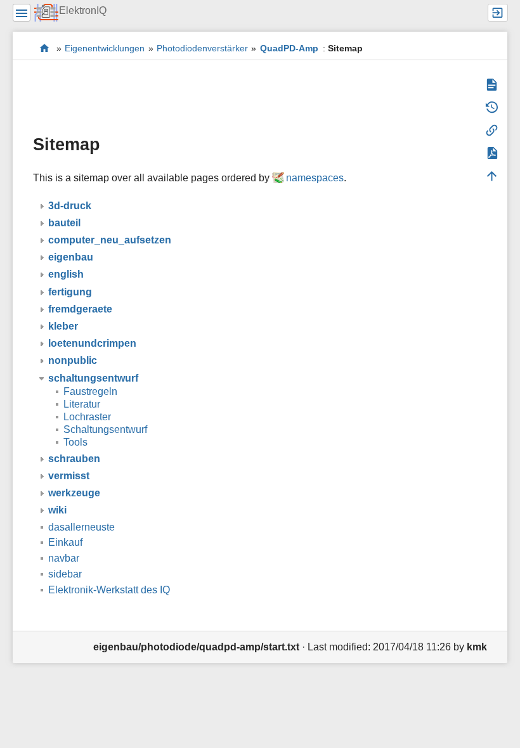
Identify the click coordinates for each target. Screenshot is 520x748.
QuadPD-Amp (289, 48)
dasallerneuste (81, 527)
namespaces (315, 177)
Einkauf (65, 542)
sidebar (65, 574)
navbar (63, 558)
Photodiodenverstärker (202, 48)
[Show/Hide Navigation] (21, 13)
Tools (75, 442)
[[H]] (46, 12)
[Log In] (498, 13)
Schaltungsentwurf (105, 429)
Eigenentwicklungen (105, 48)
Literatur (81, 404)
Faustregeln (90, 391)
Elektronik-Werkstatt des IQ (44, 48)
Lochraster (87, 416)
